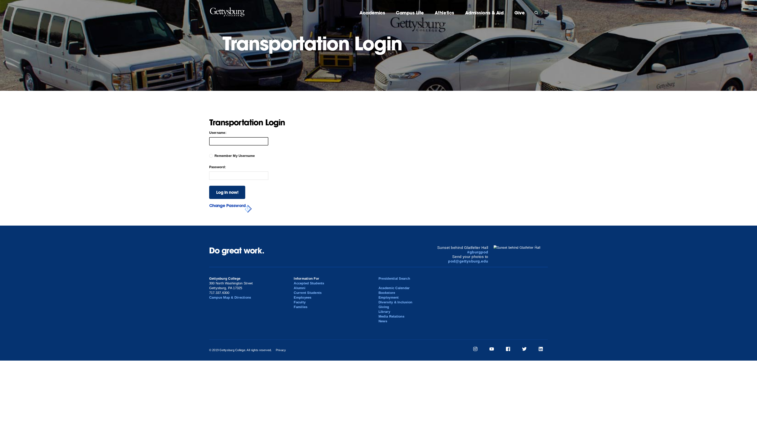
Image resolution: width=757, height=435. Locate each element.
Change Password (227, 205)
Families (300, 307)
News (382, 321)
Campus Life (410, 13)
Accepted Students (309, 283)
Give (519, 13)
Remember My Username (234, 156)
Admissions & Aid (484, 13)
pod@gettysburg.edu (468, 261)
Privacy (281, 350)
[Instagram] (477, 349)
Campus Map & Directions (230, 297)
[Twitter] (527, 350)
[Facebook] (510, 349)
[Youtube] (494, 350)
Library (384, 312)
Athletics (444, 13)
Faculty (300, 302)
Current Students (308, 293)
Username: (218, 133)
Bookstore (386, 293)
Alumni (299, 288)
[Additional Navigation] (536, 11)
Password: (217, 167)
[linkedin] (543, 349)
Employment (388, 297)
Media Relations (391, 316)
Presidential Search (394, 278)
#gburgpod (477, 252)
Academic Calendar (394, 288)
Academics (372, 13)
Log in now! (227, 192)
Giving (383, 307)
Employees (302, 297)
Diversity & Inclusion (395, 302)
